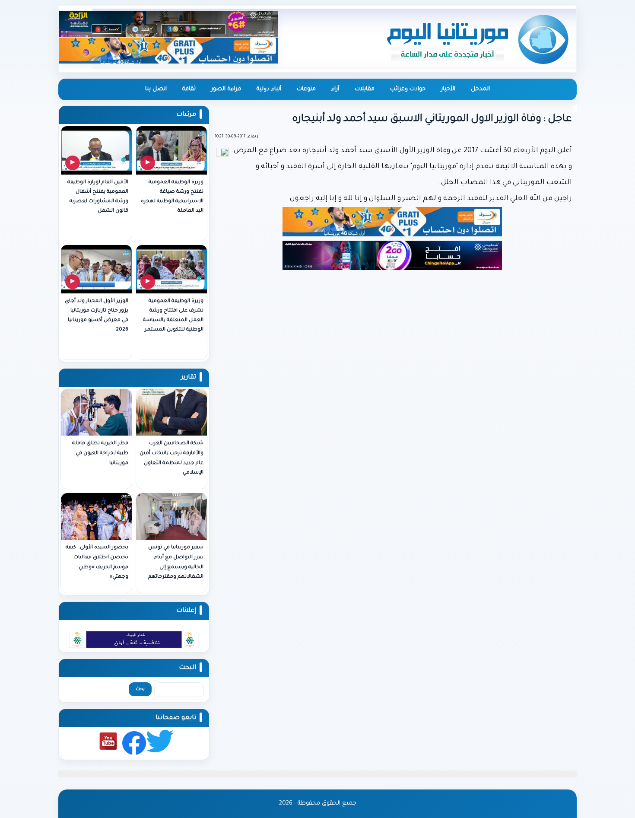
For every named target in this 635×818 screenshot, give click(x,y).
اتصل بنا (156, 89)
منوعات (306, 89)
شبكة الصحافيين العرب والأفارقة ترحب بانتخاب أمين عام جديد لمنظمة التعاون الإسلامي (171, 458)
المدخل (480, 89)
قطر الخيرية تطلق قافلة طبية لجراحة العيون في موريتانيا (100, 453)
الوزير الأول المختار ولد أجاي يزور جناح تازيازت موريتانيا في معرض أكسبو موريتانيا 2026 (96, 316)
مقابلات (365, 89)
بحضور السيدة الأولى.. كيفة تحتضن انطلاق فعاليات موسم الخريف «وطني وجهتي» (97, 562)
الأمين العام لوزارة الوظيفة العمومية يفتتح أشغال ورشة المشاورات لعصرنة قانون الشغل (97, 197)
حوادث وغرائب (407, 89)
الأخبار (448, 89)
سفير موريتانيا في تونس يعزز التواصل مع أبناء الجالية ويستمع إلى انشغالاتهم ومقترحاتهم (175, 562)
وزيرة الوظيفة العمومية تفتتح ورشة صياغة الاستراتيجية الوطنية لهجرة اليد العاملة (172, 197)
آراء (335, 89)
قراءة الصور (226, 89)
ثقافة (189, 89)
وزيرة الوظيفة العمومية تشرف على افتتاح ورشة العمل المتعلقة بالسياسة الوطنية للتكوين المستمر (173, 316)
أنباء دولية (269, 89)
